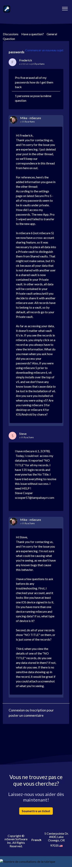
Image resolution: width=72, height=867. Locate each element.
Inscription (38, 710)
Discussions (10, 34)
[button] (64, 7)
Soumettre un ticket (36, 811)
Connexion (17, 710)
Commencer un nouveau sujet (44, 50)
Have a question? (32, 34)
